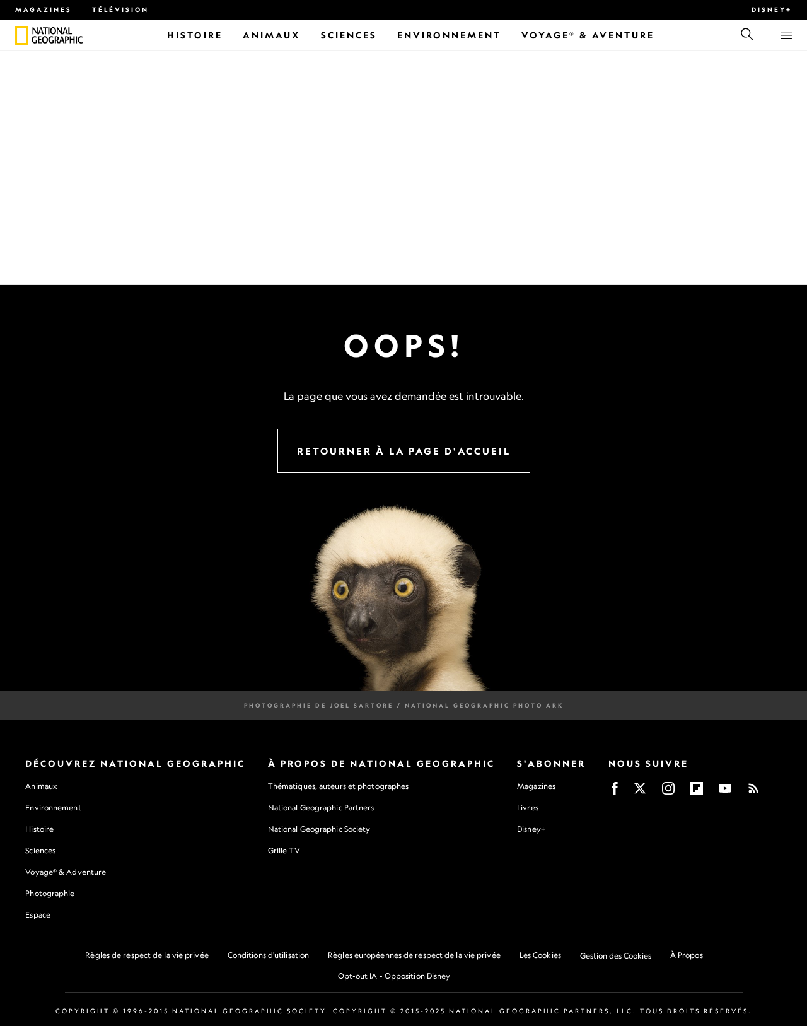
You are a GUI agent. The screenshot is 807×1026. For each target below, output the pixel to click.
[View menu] (786, 35)
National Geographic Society (319, 829)
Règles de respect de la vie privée (146, 955)
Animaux (41, 786)
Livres (527, 807)
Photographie (49, 893)
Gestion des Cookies (615, 955)
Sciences (40, 850)
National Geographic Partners (321, 807)
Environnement (53, 807)
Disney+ (772, 9)
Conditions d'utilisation (268, 955)
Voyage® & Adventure (65, 872)
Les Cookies (540, 955)
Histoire (39, 829)
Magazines (43, 9)
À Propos (686, 955)
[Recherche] (747, 35)
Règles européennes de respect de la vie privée (414, 955)
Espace (37, 914)
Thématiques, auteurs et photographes (338, 786)
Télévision (120, 9)
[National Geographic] (21, 35)
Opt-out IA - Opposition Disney (394, 976)
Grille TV (284, 850)
